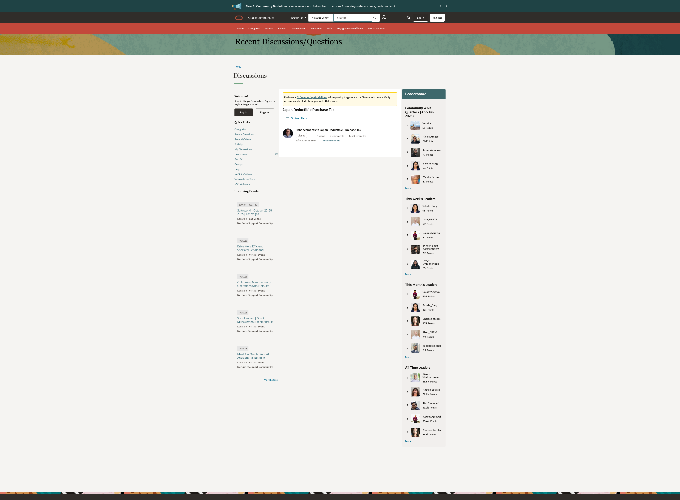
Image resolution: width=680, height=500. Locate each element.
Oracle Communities (261, 17)
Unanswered (256, 154)
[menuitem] (420, 18)
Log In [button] (243, 112)
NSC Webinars (242, 184)
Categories (240, 129)
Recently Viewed (243, 139)
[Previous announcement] (440, 6)
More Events (271, 379)
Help (236, 169)
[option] (248, 204)
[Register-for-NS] (384, 17)
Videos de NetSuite (244, 179)
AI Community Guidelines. (271, 6)
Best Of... (239, 159)
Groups (238, 164)
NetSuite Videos (243, 174)
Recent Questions (244, 134)
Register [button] (265, 112)
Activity (238, 144)
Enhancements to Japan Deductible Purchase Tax (328, 130)
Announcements (330, 140)
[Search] (376, 18)
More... (409, 188)
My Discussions (243, 149)
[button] (288, 133)
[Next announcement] (446, 6)
